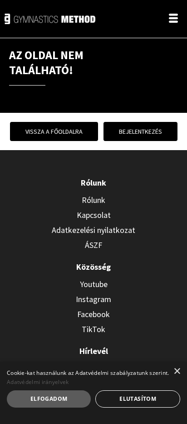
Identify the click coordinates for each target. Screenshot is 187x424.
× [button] (176, 371)
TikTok (93, 329)
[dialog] (93, 393)
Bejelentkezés (140, 131)
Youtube (94, 284)
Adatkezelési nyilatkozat (93, 230)
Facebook (93, 314)
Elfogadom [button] (49, 399)
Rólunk (93, 200)
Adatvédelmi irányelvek (38, 382)
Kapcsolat (94, 215)
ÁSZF (93, 245)
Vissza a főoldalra (54, 131)
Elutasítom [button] (137, 399)
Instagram (93, 299)
